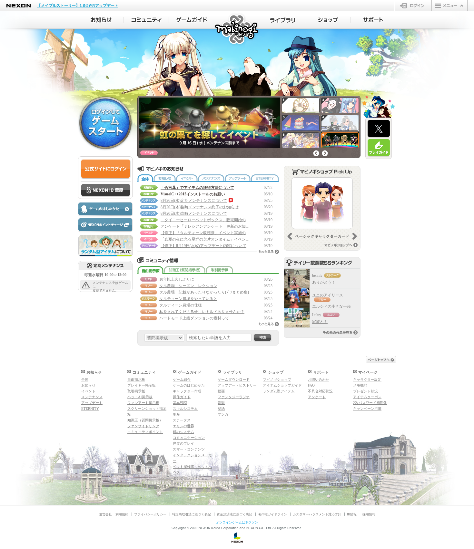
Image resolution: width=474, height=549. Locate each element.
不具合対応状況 (320, 391)
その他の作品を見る (340, 332)
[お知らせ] (100, 20)
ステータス (182, 420)
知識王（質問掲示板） (184, 270)
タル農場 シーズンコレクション (188, 286)
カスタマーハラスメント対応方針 (317, 514)
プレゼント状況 (365, 391)
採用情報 (368, 514)
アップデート (238, 178)
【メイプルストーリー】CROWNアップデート (77, 5)
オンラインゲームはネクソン (237, 522)
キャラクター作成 (187, 391)
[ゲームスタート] (105, 122)
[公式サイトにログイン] (106, 169)
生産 (176, 414)
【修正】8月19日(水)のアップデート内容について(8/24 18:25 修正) (206, 245)
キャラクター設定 (367, 379)
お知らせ (164, 178)
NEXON (18, 5)
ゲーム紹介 (182, 379)
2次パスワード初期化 (370, 403)
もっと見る (269, 252)
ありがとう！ (323, 282)
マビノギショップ (277, 379)
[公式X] (378, 129)
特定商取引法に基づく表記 (191, 514)
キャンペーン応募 (367, 408)
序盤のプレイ (183, 443)
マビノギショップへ (341, 245)
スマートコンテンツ (189, 449)
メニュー (449, 5)
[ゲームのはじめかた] (105, 209)
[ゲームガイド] (191, 20)
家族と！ (320, 321)
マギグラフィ (183, 484)
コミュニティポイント (145, 432)
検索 (262, 338)
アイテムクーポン (367, 397)
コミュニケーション (189, 438)
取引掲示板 (219, 270)
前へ (316, 153)
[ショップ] (328, 20)
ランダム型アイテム (279, 391)
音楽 (221, 403)
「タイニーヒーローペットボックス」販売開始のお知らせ (206, 220)
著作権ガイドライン (272, 514)
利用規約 (121, 514)
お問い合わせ (318, 379)
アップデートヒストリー (237, 385)
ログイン (413, 5)
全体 (145, 178)
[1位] (297, 278)
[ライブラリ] (282, 20)
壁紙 (221, 408)
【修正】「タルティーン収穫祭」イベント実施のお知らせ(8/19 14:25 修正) (206, 233)
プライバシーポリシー (150, 514)
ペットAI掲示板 (140, 397)
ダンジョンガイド (187, 478)
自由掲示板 (150, 270)
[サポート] (373, 20)
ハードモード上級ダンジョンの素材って (194, 318)
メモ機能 (360, 385)
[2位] (297, 298)
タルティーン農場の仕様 (180, 305)
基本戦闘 (180, 403)
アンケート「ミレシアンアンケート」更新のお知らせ (206, 226)
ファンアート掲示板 (143, 403)
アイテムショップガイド (282, 385)
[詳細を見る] (322, 203)
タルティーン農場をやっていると (188, 298)
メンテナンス (211, 178)
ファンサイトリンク (143, 426)
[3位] (297, 317)
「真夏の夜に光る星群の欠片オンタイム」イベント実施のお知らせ (206, 239)
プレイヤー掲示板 (141, 385)
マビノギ (237, 29)
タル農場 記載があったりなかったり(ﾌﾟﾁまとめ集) (204, 292)
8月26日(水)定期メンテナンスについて (194, 200)
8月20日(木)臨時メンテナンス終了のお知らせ (200, 207)
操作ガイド (182, 397)
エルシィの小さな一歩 (331, 306)
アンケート (317, 397)
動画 (221, 391)
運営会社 (105, 514)
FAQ (311, 385)
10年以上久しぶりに (176, 279)
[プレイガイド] (378, 148)
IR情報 (352, 514)
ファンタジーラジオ (234, 397)
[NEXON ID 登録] (106, 190)
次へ (325, 153)
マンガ (223, 414)
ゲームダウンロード (234, 379)
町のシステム (183, 432)
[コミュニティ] (146, 20)
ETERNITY (265, 178)
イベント (187, 178)
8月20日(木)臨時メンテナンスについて (194, 213)
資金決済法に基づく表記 (234, 514)
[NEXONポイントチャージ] (105, 225)
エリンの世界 (183, 426)
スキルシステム (185, 408)
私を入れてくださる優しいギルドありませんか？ (201, 311)
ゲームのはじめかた (189, 385)
